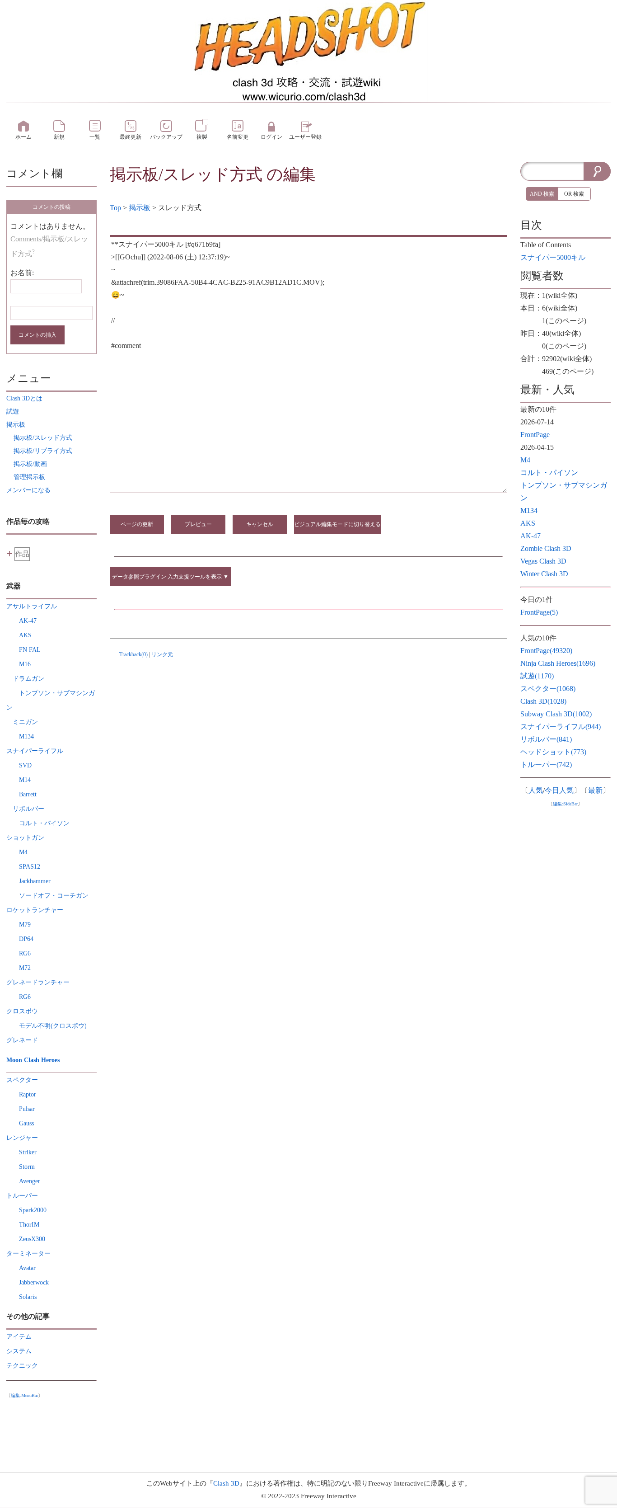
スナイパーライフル (34, 751)
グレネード (22, 1040)
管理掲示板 (29, 477)
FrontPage (535, 434)
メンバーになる (28, 490)
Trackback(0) (133, 654)
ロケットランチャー (34, 910)
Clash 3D (543, 701)
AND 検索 (542, 194)
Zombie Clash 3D (545, 548)
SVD (25, 765)
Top (115, 208)
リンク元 (162, 654)
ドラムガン (28, 678)
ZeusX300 (32, 1239)
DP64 (26, 939)
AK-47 (28, 620)
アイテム (19, 1336)
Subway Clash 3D (556, 714)
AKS (25, 635)
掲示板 (139, 208)
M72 (25, 967)
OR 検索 (574, 194)
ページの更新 (137, 524)
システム (19, 1351)
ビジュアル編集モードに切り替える (337, 524)
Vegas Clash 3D (543, 561)
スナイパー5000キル (552, 257)
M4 (23, 852)
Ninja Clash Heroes (557, 663)
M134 (26, 736)
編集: (24, 1395)
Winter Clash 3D (544, 574)
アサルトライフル (31, 606)
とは (24, 398)
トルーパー (546, 764)
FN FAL (30, 649)
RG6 (25, 953)
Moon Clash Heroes (33, 1060)
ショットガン (25, 837)
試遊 (537, 676)
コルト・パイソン (44, 823)
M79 (25, 924)
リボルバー (28, 808)
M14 (25, 779)
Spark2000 (33, 1210)
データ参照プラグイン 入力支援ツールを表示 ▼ (170, 577)
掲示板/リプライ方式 (43, 450)
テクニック (22, 1365)
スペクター (22, 1080)
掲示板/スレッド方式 (186, 174)
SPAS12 (29, 866)
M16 (25, 664)
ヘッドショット (553, 752)
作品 (22, 554)
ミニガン (25, 722)
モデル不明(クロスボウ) (53, 1025)
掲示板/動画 (30, 464)
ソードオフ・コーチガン (54, 895)
